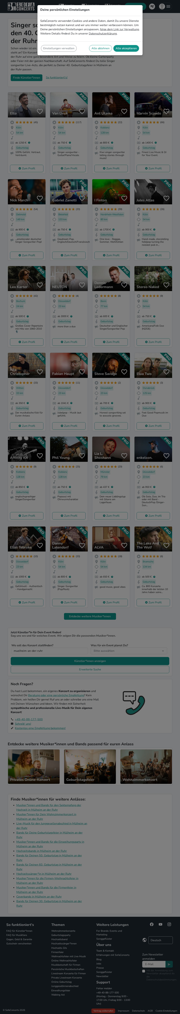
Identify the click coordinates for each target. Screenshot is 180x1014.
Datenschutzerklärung (103, 34)
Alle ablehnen (101, 48)
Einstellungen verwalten (58, 48)
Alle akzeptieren (126, 48)
